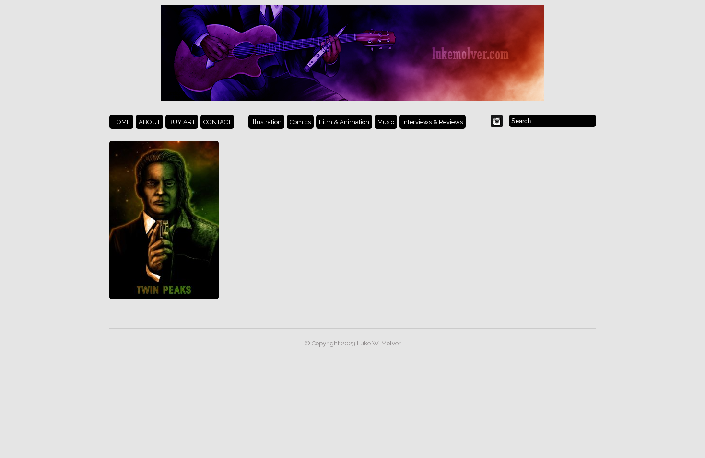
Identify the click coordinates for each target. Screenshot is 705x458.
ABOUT (149, 122)
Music (385, 122)
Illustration (266, 122)
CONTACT (217, 122)
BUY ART (181, 122)
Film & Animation (344, 122)
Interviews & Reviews (432, 122)
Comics (300, 122)
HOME (121, 122)
